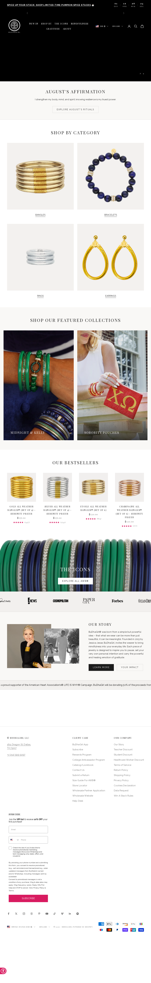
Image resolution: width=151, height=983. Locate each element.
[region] (75, 48)
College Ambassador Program (88, 760)
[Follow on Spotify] (77, 913)
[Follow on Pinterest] (39, 913)
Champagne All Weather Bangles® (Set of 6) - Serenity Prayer (129, 512)
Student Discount (123, 754)
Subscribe (77, 749)
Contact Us (78, 770)
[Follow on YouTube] (46, 913)
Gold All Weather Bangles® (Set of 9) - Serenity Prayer (21, 510)
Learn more (101, 667)
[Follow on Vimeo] (62, 913)
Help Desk (77, 801)
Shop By (46, 23)
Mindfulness (79, 23)
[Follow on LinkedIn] (69, 913)
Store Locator (79, 785)
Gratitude (53, 28)
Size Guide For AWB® (84, 780)
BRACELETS (110, 215)
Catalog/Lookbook (82, 765)
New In (33, 23)
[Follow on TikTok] (54, 913)
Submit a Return (80, 775)
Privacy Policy (121, 780)
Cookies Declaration (125, 785)
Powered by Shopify (83, 927)
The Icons (61, 23)
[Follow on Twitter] (16, 913)
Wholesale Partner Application (88, 790)
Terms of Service (122, 765)
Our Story (119, 744)
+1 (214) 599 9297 (16, 754)
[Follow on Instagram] (23, 913)
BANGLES (40, 215)
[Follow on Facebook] (8, 913)
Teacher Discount (123, 749)
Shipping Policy (122, 775)
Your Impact (130, 667)
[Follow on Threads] (31, 913)
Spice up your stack (75, 58)
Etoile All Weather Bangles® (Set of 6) (93, 508)
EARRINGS (110, 296)
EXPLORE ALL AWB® (75, 581)
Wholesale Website (82, 795)
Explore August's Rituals (75, 109)
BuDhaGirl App (80, 744)
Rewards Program (81, 754)
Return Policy (121, 770)
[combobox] (14, 839)
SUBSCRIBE (28, 898)
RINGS (40, 296)
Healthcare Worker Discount (129, 760)
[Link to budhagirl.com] (21, 487)
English (116, 26)
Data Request (121, 790)
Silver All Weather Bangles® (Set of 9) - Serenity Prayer (57, 510)
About (67, 28)
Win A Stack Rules (123, 795)
